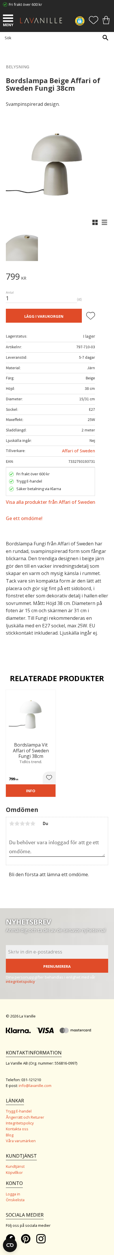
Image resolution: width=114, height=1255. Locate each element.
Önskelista (15, 1199)
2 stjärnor (17, 823)
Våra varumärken (21, 1140)
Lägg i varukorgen (43, 316)
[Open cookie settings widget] (10, 1245)
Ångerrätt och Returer (25, 1117)
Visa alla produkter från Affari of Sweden (50, 502)
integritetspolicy (20, 981)
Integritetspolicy (20, 1123)
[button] (9, 19)
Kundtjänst (15, 1166)
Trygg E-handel (19, 1111)
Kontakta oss (17, 1128)
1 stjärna (11, 823)
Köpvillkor (14, 1172)
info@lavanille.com (35, 1085)
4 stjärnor (27, 823)
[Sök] (105, 37)
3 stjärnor (22, 823)
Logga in (13, 1194)
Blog (9, 1135)
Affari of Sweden (78, 451)
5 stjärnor (32, 823)
